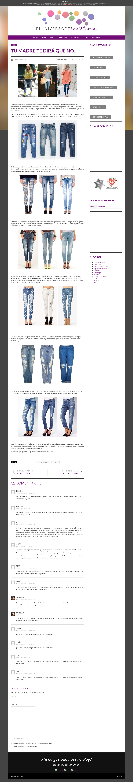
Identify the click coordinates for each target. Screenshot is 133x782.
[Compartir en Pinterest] (79, 59)
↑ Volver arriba (118, 776)
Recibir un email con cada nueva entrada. (25, 746)
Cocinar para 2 (98, 264)
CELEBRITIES (98, 67)
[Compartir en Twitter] (72, 59)
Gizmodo (97, 271)
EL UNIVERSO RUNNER (101, 57)
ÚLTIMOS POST (101, 206)
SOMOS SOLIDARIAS (100, 117)
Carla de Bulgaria (99, 262)
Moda (13, 45)
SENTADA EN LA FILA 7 (101, 97)
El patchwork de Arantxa (101, 269)
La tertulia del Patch (100, 277)
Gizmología (97, 273)
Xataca (96, 283)
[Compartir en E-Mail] (82, 59)
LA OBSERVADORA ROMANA (104, 87)
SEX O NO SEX (98, 107)
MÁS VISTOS (93, 206)
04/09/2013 (22, 59)
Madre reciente (98, 279)
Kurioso (96, 275)
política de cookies (68, 4)
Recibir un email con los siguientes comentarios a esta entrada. (32, 743)
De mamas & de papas (101, 266)
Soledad (20, 597)
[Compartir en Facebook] (69, 59)
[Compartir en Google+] (76, 59)
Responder (32, 493)
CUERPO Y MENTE (100, 77)
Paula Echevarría (99, 281)
